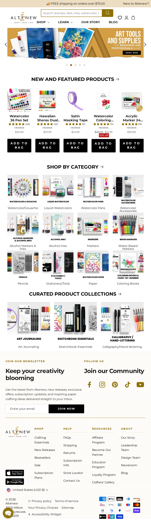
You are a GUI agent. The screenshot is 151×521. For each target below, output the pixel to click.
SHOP (42, 22)
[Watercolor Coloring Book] (103, 101)
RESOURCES (102, 429)
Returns (69, 453)
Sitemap (68, 507)
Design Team (130, 457)
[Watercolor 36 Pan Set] (19, 101)
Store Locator (73, 473)
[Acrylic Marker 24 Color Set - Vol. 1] (132, 101)
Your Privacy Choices (43, 507)
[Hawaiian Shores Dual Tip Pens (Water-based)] (47, 101)
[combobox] (71, 13)
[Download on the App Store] (15, 473)
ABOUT (127, 429)
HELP (67, 429)
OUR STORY (90, 22)
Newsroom (129, 465)
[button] (8, 513)
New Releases (44, 450)
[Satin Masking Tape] (75, 101)
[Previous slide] (6, 44)
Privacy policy (42, 501)
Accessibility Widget (47, 514)
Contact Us (71, 480)
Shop (39, 429)
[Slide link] (75, 44)
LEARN (64, 22)
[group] (75, 44)
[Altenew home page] (23, 17)
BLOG (113, 22)
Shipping (70, 445)
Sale (37, 465)
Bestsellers (42, 457)
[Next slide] (145, 44)
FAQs (67, 437)
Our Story (128, 437)
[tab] (67, 65)
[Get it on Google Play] (15, 481)
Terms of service (66, 501)
